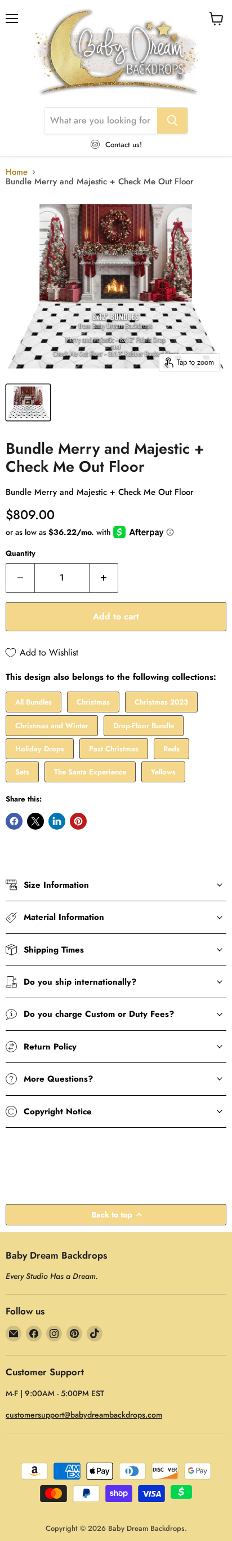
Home (17, 172)
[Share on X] (35, 821)
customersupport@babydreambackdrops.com (84, 1414)
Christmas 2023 (161, 702)
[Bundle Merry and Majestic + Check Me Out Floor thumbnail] (28, 402)
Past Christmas (114, 748)
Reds (171, 748)
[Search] (172, 121)
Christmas (93, 702)
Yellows (163, 772)
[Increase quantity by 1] (104, 577)
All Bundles (33, 702)
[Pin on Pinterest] (78, 821)
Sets (22, 772)
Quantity (20, 553)
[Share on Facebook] (14, 821)
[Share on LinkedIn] (56, 821)
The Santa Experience (90, 772)
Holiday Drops (39, 748)
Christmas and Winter (51, 725)
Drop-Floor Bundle (143, 725)
